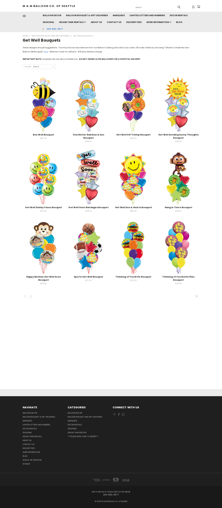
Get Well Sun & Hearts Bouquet (133, 207)
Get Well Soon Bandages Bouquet (88, 207)
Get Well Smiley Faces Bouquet (43, 207)
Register (37, 460)
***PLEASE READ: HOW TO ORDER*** (83, 436)
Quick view (43, 103)
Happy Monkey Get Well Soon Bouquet (43, 278)
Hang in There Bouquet (178, 207)
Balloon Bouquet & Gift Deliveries (87, 15)
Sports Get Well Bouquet (88, 276)
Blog (179, 22)
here (46, 51)
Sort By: (28, 66)
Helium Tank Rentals (71, 22)
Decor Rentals (179, 15)
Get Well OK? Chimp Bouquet (133, 134)
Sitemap (26, 464)
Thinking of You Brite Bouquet (133, 276)
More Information (157, 22)
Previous (214, 498)
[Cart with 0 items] (198, 6)
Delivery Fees (134, 22)
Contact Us (114, 22)
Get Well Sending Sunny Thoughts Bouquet (178, 136)
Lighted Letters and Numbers (147, 15)
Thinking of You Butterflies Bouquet (178, 278)
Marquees (119, 15)
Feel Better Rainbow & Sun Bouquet (88, 136)
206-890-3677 (55, 28)
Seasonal (48, 22)
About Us (96, 22)
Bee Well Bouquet (43, 134)
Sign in (26, 460)
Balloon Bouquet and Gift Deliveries (85, 417)
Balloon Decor (52, 15)
